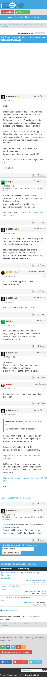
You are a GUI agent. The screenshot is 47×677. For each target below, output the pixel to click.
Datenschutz (5, 641)
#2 (44, 186)
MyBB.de (21, 675)
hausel (3, 589)
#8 (44, 389)
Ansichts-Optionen (38, 37)
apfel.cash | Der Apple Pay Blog (16, 498)
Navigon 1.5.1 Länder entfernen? (15, 597)
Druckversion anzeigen (10, 610)
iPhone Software (40, 24)
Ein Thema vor (29, 545)
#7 (44, 357)
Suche (36, 17)
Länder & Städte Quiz (10, 586)
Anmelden (8, 12)
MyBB (36, 675)
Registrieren (23, 12)
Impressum (39, 638)
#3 (44, 233)
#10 (44, 515)
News (27, 17)
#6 (44, 325)
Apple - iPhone (28, 24)
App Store (5, 26)
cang (6, 190)
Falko (44, 580)
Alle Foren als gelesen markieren (16, 652)
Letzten (18, 17)
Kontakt (7, 662)
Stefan (7, 519)
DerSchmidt (5, 578)
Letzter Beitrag (32, 580)
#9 (44, 415)
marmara (4, 600)
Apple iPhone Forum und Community (11, 24)
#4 (44, 276)
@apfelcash (7, 525)
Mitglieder (36, 662)
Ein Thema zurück (11, 545)
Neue (10, 17)
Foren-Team (21, 662)
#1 (44, 101)
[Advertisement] (23, 67)
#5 (44, 302)
